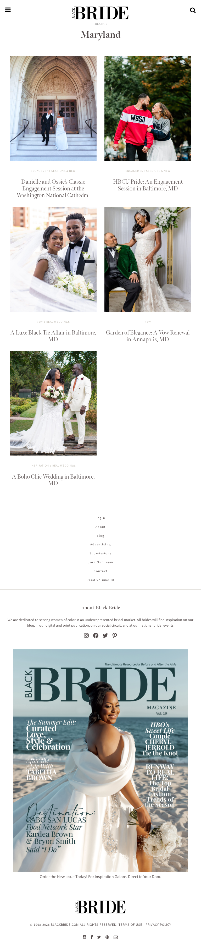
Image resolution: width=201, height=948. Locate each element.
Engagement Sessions (48, 171)
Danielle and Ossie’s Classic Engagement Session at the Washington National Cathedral (53, 188)
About (101, 527)
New (72, 171)
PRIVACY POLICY (158, 924)
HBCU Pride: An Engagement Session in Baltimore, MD (148, 185)
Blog (100, 536)
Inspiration (40, 465)
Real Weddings (58, 322)
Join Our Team (100, 562)
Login (100, 518)
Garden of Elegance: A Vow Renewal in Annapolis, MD (148, 336)
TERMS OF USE (130, 924)
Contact (101, 571)
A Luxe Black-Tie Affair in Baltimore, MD (53, 336)
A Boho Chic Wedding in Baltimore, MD (53, 480)
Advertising (100, 544)
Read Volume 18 (100, 580)
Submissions (101, 553)
